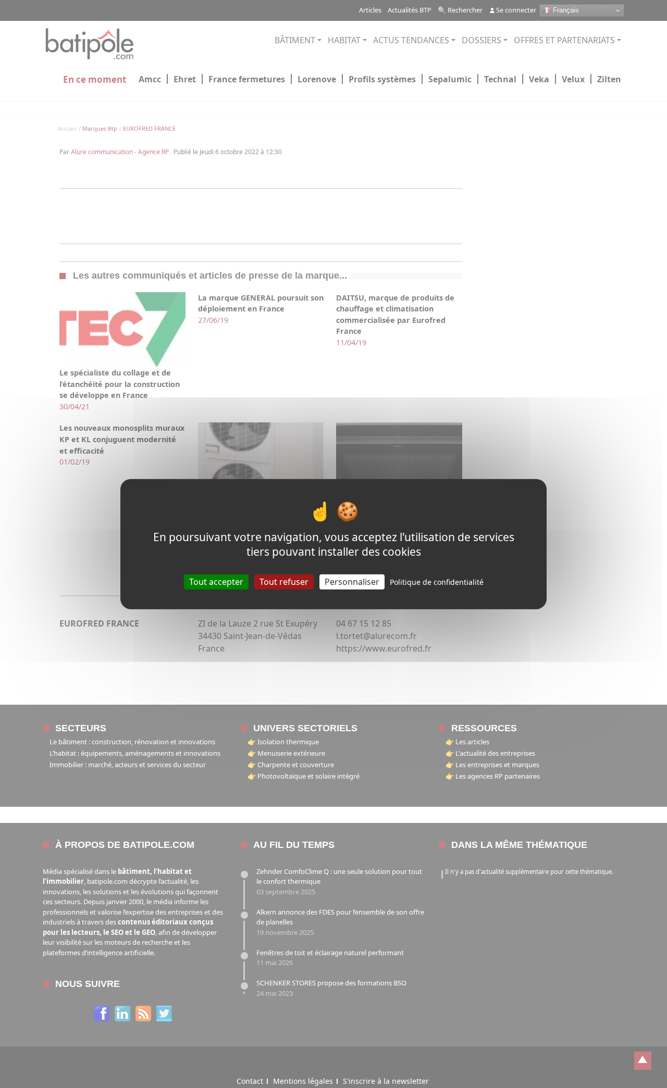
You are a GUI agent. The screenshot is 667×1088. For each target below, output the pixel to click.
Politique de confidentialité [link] (437, 582)
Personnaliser (352, 581)
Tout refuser (284, 581)
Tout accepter (216, 581)
